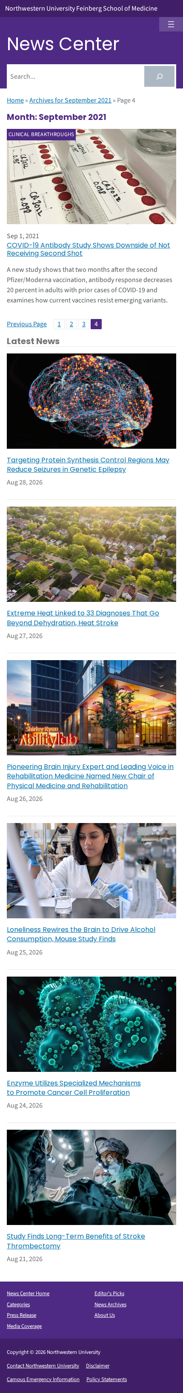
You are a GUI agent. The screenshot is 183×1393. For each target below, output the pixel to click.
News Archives (110, 1304)
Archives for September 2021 (70, 100)
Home (15, 100)
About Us (104, 1315)
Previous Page (27, 324)
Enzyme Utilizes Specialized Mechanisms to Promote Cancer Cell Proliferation (74, 1088)
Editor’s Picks (109, 1293)
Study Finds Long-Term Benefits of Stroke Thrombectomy (76, 1241)
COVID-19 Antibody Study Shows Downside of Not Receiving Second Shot (88, 249)
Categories (18, 1304)
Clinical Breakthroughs (41, 134)
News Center (63, 44)
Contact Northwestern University (43, 1366)
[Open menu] (171, 24)
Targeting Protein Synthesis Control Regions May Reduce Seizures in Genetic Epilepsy (88, 465)
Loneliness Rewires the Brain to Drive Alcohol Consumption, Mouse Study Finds (81, 934)
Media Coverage (24, 1326)
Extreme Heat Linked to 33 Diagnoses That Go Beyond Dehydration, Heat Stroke (83, 618)
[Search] (159, 76)
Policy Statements (106, 1379)
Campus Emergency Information (43, 1379)
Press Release (21, 1315)
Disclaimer (97, 1366)
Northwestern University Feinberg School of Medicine (81, 8)
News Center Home (28, 1293)
